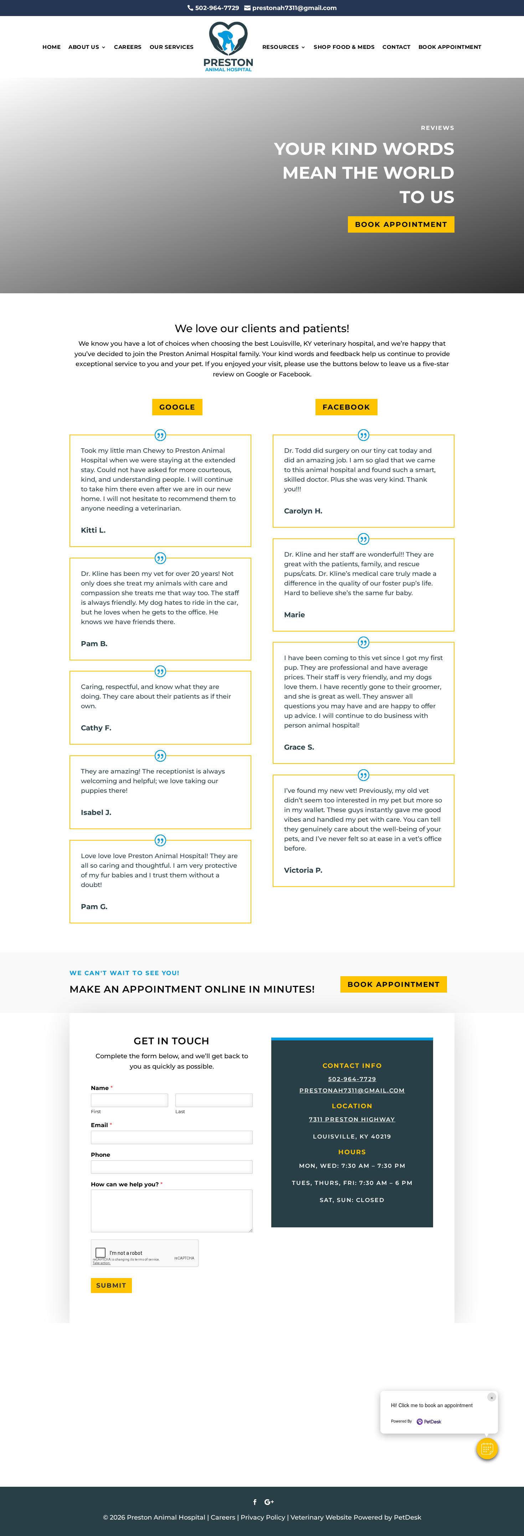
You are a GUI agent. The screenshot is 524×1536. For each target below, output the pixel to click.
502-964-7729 (352, 1079)
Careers (128, 47)
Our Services (172, 47)
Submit (111, 1285)
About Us (83, 47)
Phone (100, 1154)
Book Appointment (450, 47)
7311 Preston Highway (352, 1119)
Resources (280, 47)
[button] (487, 1448)
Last (180, 1111)
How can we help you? (127, 1184)
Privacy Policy (263, 1517)
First (96, 1111)
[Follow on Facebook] (255, 1502)
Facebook (346, 407)
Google (177, 407)
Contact (396, 47)
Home (51, 47)
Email (101, 1125)
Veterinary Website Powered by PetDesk (356, 1517)
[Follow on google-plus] (269, 1502)
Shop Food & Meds (344, 47)
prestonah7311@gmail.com (352, 1090)
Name (102, 1088)
